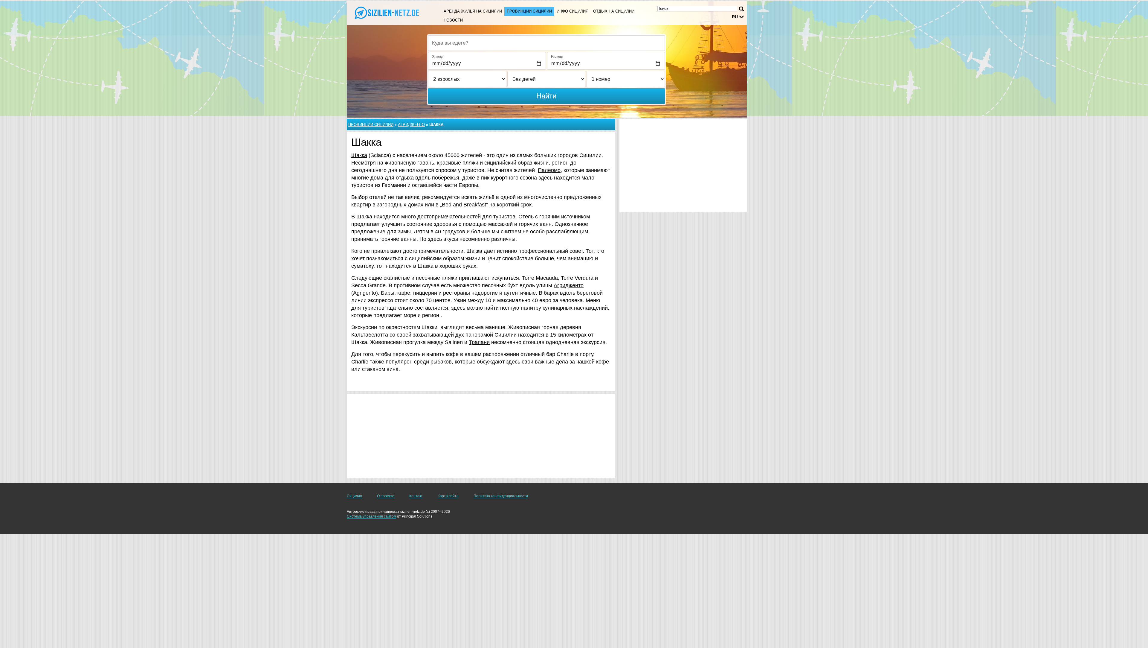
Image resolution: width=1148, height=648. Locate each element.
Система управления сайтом (371, 516)
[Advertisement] (481, 436)
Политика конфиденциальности (501, 496)
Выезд (557, 56)
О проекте (385, 496)
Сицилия (354, 496)
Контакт (416, 496)
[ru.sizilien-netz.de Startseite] (388, 12)
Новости (453, 20)
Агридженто (411, 124)
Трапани (479, 342)
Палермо (549, 170)
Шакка (359, 155)
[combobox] (546, 43)
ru (735, 16)
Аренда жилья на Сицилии (473, 11)
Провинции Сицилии (529, 11)
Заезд (437, 56)
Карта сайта (448, 496)
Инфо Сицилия (572, 11)
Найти (546, 96)
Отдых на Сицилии (613, 11)
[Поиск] (741, 9)
